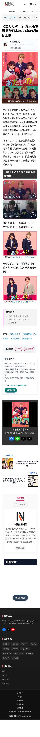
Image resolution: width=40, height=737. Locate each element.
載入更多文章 (20, 598)
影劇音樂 (12, 17)
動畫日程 (5, 683)
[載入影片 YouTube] (33, 195)
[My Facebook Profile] (4, 629)
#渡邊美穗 (27, 334)
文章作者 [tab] (20, 498)
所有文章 (5, 675)
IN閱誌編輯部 (15, 42)
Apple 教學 (25, 649)
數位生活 (15, 649)
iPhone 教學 (7, 653)
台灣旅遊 (6, 649)
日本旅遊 (33, 644)
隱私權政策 (20, 704)
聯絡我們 (21, 548)
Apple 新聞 (29, 653)
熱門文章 (5, 679)
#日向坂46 (27, 338)
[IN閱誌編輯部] (5, 44)
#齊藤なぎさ (16, 338)
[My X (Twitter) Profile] (8, 629)
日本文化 (24, 644)
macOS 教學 (18, 653)
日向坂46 (27, 118)
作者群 (20, 697)
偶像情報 (15, 644)
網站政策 (20, 708)
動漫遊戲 (6, 644)
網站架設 (15, 658)
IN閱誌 (16, 716)
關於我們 (20, 693)
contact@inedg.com (18, 385)
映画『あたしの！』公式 (18, 316)
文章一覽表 (19, 504)
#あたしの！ (15, 334)
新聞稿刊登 (11, 390)
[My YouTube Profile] (13, 629)
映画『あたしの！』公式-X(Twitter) (26, 101)
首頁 (5, 17)
